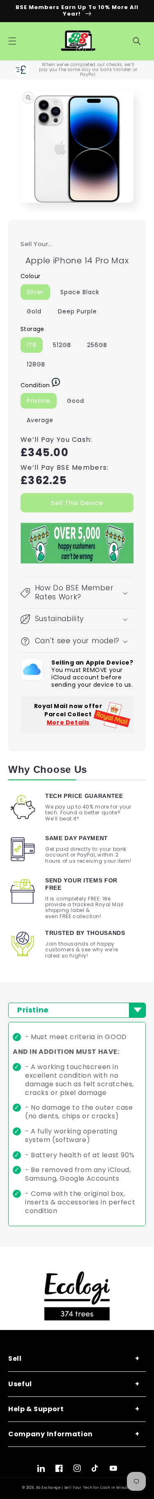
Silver (35, 292)
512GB (62, 345)
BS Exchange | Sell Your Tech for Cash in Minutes (84, 1487)
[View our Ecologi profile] (77, 1296)
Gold (34, 311)
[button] (12, 41)
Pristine (39, 401)
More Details (68, 722)
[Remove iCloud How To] (32, 670)
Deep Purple (77, 311)
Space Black (79, 292)
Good (75, 401)
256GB (97, 345)
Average (40, 420)
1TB (32, 345)
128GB (36, 364)
